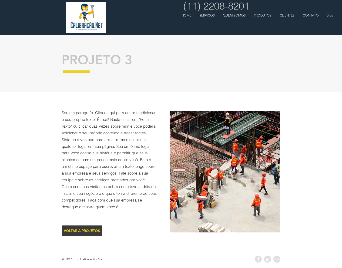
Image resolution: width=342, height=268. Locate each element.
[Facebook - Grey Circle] (258, 259)
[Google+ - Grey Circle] (276, 259)
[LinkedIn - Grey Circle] (267, 259)
